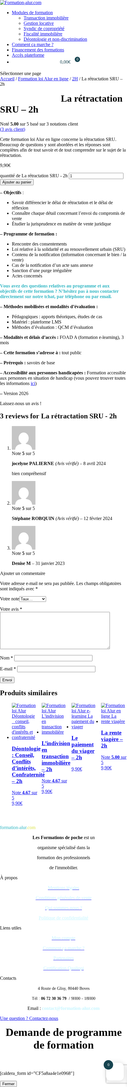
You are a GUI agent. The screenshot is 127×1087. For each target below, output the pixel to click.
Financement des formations (38, 49)
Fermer (8, 1084)
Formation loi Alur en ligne (43, 78)
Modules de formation (32, 12)
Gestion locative (39, 23)
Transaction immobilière (46, 17)
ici (33, 383)
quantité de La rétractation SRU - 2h (34, 175)
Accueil (7, 78)
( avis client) (12, 129)
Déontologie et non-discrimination (55, 39)
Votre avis (11, 609)
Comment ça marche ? (32, 44)
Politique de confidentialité (63, 917)
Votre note (9, 598)
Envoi (7, 680)
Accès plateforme (28, 55)
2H (75, 78)
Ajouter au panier (16, 182)
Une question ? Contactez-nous (29, 1018)
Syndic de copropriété (44, 28)
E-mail (8, 668)
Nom (6, 657)
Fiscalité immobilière (43, 33)
